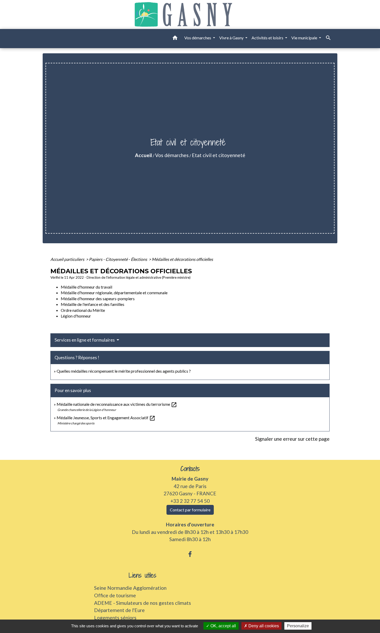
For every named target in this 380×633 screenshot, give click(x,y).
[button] (175, 39)
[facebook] (190, 554)
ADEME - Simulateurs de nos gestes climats (142, 603)
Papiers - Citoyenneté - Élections (118, 259)
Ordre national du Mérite (83, 310)
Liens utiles (142, 575)
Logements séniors (115, 618)
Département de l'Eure (119, 610)
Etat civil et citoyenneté (218, 155)
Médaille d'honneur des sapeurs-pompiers (98, 298)
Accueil (143, 155)
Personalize (298, 626)
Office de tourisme (115, 595)
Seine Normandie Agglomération (130, 588)
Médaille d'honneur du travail (86, 286)
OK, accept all (222, 626)
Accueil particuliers (67, 259)
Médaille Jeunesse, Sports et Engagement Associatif (106, 417)
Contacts (190, 469)
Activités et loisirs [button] (268, 37)
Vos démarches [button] (198, 37)
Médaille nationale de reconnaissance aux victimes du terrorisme (117, 404)
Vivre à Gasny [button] (231, 37)
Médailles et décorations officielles (182, 259)
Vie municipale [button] (304, 37)
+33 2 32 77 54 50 (190, 501)
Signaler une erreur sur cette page (292, 439)
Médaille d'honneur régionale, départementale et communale (114, 292)
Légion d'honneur (76, 315)
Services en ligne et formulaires (85, 340)
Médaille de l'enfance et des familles (92, 304)
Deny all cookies (263, 626)
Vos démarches (172, 155)
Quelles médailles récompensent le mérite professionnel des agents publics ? (124, 371)
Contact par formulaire (190, 509)
